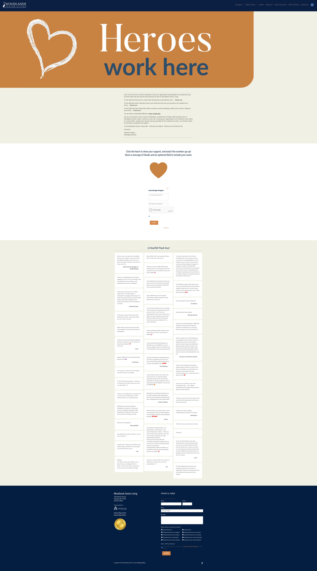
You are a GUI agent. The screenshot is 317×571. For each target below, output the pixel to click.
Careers (261, 5)
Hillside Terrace (187, 529)
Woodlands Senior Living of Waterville (192, 540)
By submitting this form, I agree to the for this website (182, 547)
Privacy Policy (141, 562)
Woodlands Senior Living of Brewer (171, 537)
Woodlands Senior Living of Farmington (193, 537)
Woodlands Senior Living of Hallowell (171, 540)
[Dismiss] (166, 227)
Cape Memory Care (167, 529)
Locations (238, 5)
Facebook (312, 5)
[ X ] (167, 188)
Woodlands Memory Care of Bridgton (171, 532)
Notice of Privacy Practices (190, 546)
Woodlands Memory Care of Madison (171, 534)
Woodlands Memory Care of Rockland (192, 534)
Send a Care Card (280, 5)
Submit (154, 222)
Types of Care (250, 5)
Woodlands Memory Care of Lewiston (192, 532)
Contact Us (304, 5)
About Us (269, 5)
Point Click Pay (294, 5)
